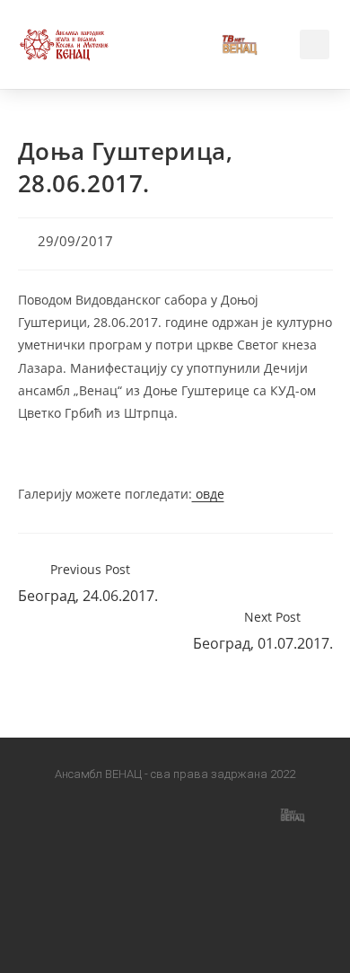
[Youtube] (214, 814)
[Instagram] (135, 814)
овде (208, 493)
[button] (175, 44)
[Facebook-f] (57, 814)
